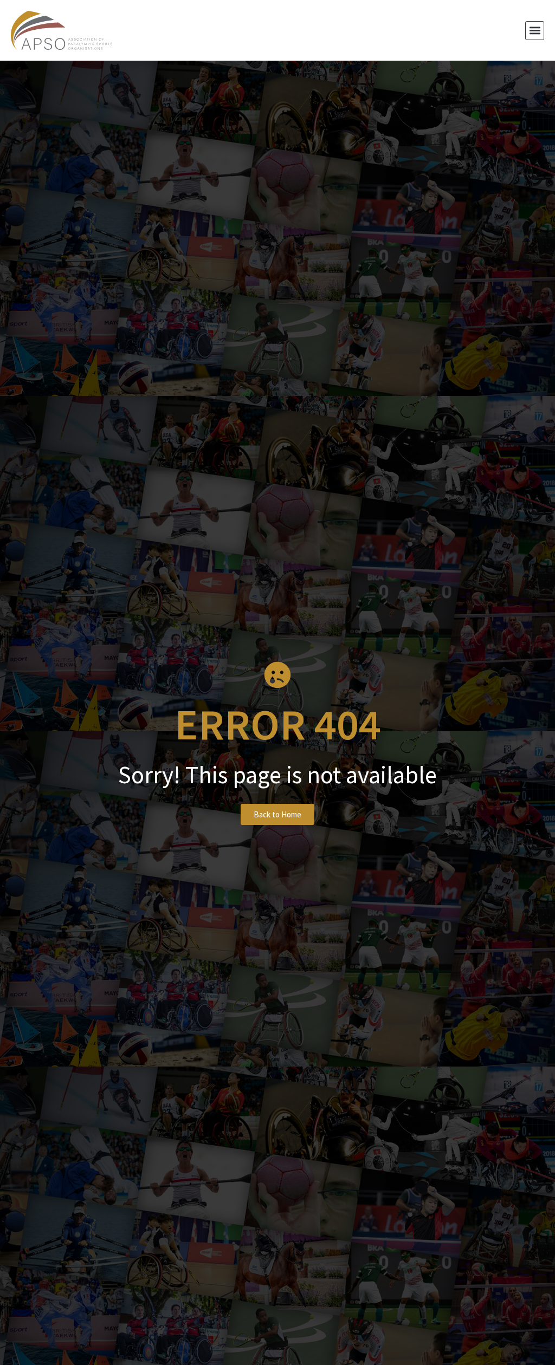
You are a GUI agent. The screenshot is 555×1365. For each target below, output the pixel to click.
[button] (534, 30)
